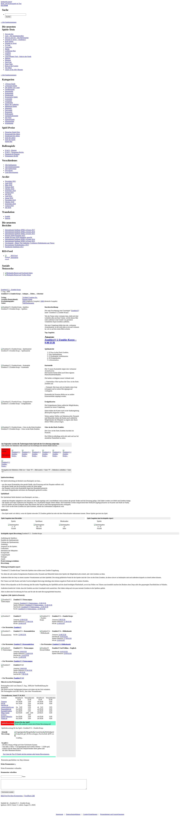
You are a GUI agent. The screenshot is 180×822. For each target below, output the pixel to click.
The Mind (8, 68)
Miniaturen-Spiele (11, 106)
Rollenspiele (9, 114)
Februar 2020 (9, 187)
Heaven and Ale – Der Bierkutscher (17, 38)
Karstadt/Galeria (6, 711)
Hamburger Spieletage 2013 (14, 247)
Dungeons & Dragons (12, 154)
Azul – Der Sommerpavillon (14, 36)
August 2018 (9, 206)
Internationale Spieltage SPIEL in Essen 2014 (20, 239)
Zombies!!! (75, 311)
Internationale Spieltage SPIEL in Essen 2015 (20, 234)
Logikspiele (9, 102)
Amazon (4, 701)
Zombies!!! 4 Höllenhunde (61, 644)
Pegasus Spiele (27, 299)
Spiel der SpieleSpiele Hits (10, 140)
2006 (42, 301)
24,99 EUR (68, 653)
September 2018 (10, 204)
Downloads (9, 170)
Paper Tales (9, 64)
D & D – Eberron (11, 150)
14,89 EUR (62, 635)
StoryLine (8, 62)
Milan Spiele (5, 713)
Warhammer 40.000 (11, 156)
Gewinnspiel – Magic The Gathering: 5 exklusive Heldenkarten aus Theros (29, 243)
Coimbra (8, 53)
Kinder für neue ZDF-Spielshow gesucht (18, 237)
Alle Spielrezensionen (12, 167)
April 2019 (8, 196)
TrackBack (29, 796)
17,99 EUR (29, 621)
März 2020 (8, 185)
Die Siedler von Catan (12, 87)
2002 (24, 301)
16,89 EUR (24, 620)
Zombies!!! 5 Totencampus (23, 661)
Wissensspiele (9, 121)
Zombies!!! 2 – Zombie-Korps (11, 290)
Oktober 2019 (9, 189)
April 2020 (8, 183)
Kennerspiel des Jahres (12, 134)
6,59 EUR (28, 670)
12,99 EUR (61, 623)
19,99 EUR (22, 623)
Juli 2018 (8, 207)
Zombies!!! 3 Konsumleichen (24, 644)
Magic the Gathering (12, 104)
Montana (8, 60)
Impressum (59, 814)
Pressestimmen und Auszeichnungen (112, 814)
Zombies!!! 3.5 (19, 678)
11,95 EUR (25, 655)
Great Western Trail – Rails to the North (18, 56)
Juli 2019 (8, 194)
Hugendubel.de (6, 709)
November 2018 (10, 200)
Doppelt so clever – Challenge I (15, 39)
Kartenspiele (9, 93)
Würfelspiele (9, 123)
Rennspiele (8, 112)
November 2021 (10, 181)
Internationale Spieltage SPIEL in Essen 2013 (20, 241)
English (7, 216)
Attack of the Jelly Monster (14, 70)
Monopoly (8, 108)
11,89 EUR (67, 621)
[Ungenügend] (19, 732)
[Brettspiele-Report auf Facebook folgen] (19, 273)
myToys (3, 715)
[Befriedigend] (49, 732)
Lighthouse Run (10, 51)
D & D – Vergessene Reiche (14, 152)
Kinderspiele (9, 95)
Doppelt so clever (11, 43)
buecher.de (4, 705)
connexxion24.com (7, 707)
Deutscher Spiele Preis (12, 132)
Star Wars (8, 118)
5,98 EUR (23, 668)
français (7, 218)
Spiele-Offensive (6, 716)
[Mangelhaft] (29, 732)
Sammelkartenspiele (11, 116)
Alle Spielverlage (10, 169)
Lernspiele (8, 101)
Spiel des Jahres (10, 138)
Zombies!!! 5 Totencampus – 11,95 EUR (34, 607)
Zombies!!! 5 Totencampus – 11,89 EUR (38, 605)
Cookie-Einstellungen (90, 814)
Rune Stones (9, 41)
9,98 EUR (62, 620)
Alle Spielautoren (10, 165)
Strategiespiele (9, 119)
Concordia (8, 47)
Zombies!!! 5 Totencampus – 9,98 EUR (33, 603)
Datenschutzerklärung (73, 814)
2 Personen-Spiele (11, 86)
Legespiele (8, 99)
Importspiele (9, 91)
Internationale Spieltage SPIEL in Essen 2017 (20, 230)
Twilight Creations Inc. (30, 297)
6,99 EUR (21, 672)
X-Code (7, 45)
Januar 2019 (9, 198)
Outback (8, 55)
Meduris (7, 58)
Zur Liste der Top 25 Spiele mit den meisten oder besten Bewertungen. (26, 754)
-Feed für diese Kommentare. (12, 796)
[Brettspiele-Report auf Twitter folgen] (18, 275)
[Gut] (16, 734)
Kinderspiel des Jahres (12, 136)
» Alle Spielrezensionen (8, 22)
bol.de (3, 703)
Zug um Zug (9, 34)
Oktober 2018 (9, 202)
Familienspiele (9, 89)
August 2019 (9, 192)
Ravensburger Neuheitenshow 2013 (17, 245)
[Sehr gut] (22, 734)
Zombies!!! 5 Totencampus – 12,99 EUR (31, 609)
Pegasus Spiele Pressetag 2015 (15, 235)
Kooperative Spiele (11, 97)
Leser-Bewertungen (11, 172)
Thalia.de (4, 718)
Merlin (7, 49)
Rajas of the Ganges (11, 66)
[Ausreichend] (39, 732)
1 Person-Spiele (10, 84)
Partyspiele (8, 110)
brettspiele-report (11, 2)
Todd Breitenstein (28, 303)
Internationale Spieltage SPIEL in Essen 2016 (20, 232)
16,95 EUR (64, 636)
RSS (4, 5)
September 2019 (10, 191)
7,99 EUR (24, 674)
